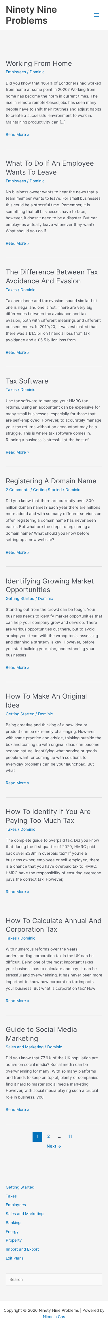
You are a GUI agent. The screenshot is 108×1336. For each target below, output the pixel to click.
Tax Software (27, 381)
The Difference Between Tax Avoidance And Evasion (52, 276)
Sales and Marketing (24, 1213)
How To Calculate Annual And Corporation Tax (54, 925)
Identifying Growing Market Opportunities (50, 585)
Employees (16, 1204)
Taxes (11, 1196)
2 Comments (17, 489)
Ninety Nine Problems (31, 15)
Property (14, 1240)
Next (54, 1146)
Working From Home (39, 63)
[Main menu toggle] (97, 15)
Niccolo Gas (54, 1316)
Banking (13, 1222)
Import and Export (22, 1249)
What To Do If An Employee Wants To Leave (50, 167)
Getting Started (20, 1187)
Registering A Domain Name (51, 481)
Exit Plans (15, 1258)
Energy (12, 1231)
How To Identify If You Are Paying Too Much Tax (48, 816)
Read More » (17, 135)
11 (71, 1136)
